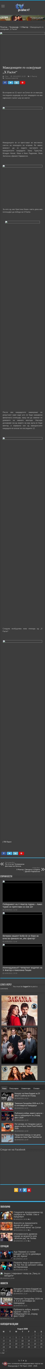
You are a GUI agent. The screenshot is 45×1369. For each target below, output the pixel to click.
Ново (4, 1088)
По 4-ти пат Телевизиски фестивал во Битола (14, 864)
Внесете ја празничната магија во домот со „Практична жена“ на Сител (27, 1225)
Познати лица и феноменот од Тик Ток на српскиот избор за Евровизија (28, 1264)
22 (35, 1344)
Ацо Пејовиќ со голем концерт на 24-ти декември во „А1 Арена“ (27, 1254)
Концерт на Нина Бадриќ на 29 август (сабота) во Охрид (27, 1094)
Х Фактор (24, 27)
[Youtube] (29, 1190)
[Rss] (16, 1190)
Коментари (25, 1088)
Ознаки (36, 1088)
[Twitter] (25, 1190)
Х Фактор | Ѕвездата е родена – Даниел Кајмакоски (28, 869)
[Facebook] (20, 1190)
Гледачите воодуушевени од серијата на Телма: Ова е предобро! (28, 1214)
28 (29, 1347)
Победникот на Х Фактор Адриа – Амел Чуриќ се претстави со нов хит (22, 905)
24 (4, 1347)
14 (29, 1341)
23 (41, 1344)
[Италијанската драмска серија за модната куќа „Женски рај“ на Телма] (6, 1237)
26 (16, 1347)
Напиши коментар (11, 78)
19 (16, 1344)
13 (22, 1341)
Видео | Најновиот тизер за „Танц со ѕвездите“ (22, 1274)
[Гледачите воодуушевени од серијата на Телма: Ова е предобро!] (6, 1215)
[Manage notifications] (5, 1364)
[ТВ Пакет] (22, 7)
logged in (26, 986)
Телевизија (13, 27)
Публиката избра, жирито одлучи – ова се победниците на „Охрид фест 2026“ (29, 1115)
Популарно (13, 1088)
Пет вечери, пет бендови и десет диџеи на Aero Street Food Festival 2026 (28, 1126)
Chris (6, 76)
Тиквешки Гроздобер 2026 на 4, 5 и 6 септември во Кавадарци (29, 1104)
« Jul (2, 1353)
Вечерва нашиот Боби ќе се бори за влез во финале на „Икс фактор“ (21, 937)
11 (10, 1341)
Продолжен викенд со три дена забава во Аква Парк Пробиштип (28, 1136)
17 (4, 1344)
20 (22, 1344)
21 (29, 1344)
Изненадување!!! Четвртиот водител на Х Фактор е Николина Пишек (22, 968)
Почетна (3, 27)
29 (35, 1347)
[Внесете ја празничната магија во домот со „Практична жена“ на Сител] (6, 1226)
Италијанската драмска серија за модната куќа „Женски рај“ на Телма (25, 1236)
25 (10, 1347)
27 (22, 1347)
